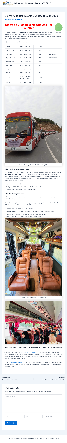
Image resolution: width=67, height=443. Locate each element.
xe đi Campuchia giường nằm (28, 352)
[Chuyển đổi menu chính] (63, 3)
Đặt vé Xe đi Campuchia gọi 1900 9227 (32, 3)
